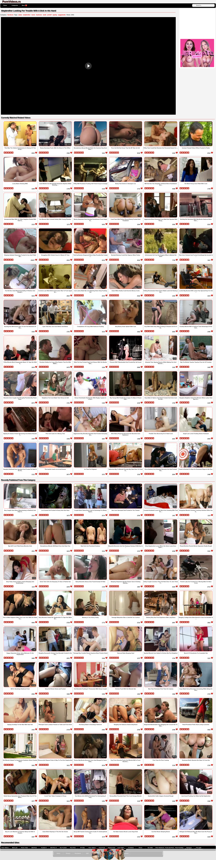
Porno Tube (24, 847)
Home (5, 5)
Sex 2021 (150, 847)
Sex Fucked (63, 847)
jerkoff (49, 15)
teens (33, 15)
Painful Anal (111, 847)
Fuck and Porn (169, 847)
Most (23, 5)
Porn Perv (73, 847)
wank (44, 15)
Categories (15, 5)
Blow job (14, 847)
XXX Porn (34, 847)
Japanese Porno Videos (189, 848)
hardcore (39, 15)
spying (55, 15)
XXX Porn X (53, 847)
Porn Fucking (179, 847)
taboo (20, 15)
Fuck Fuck (102, 847)
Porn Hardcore (160, 847)
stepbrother (26, 15)
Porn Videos (5, 847)
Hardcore (10, 15)
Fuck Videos (121, 847)
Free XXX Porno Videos (199, 848)
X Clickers (131, 847)
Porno (140, 847)
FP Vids (82, 847)
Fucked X (44, 847)
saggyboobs (62, 15)
